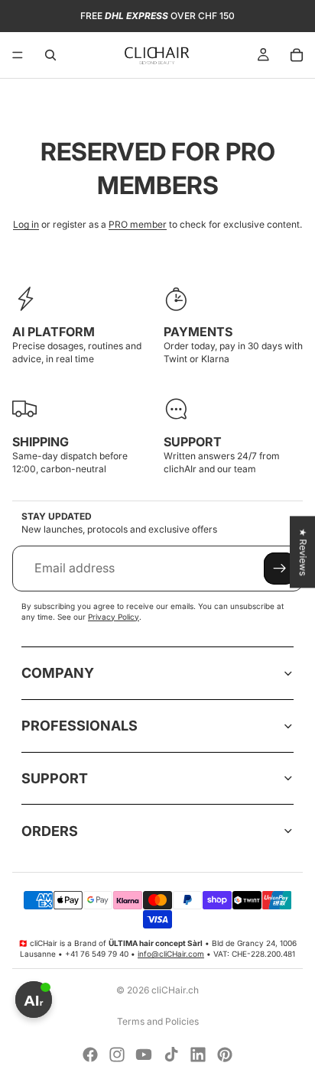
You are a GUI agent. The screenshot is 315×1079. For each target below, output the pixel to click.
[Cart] (296, 55)
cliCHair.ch (175, 990)
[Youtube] (144, 1054)
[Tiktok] (171, 1054)
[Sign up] (280, 568)
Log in (26, 224)
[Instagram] (117, 1054)
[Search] (50, 55)
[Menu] (17, 55)
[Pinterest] (225, 1054)
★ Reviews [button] (303, 551)
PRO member (138, 224)
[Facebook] (90, 1054)
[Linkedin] (198, 1054)
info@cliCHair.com (171, 953)
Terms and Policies (158, 1021)
